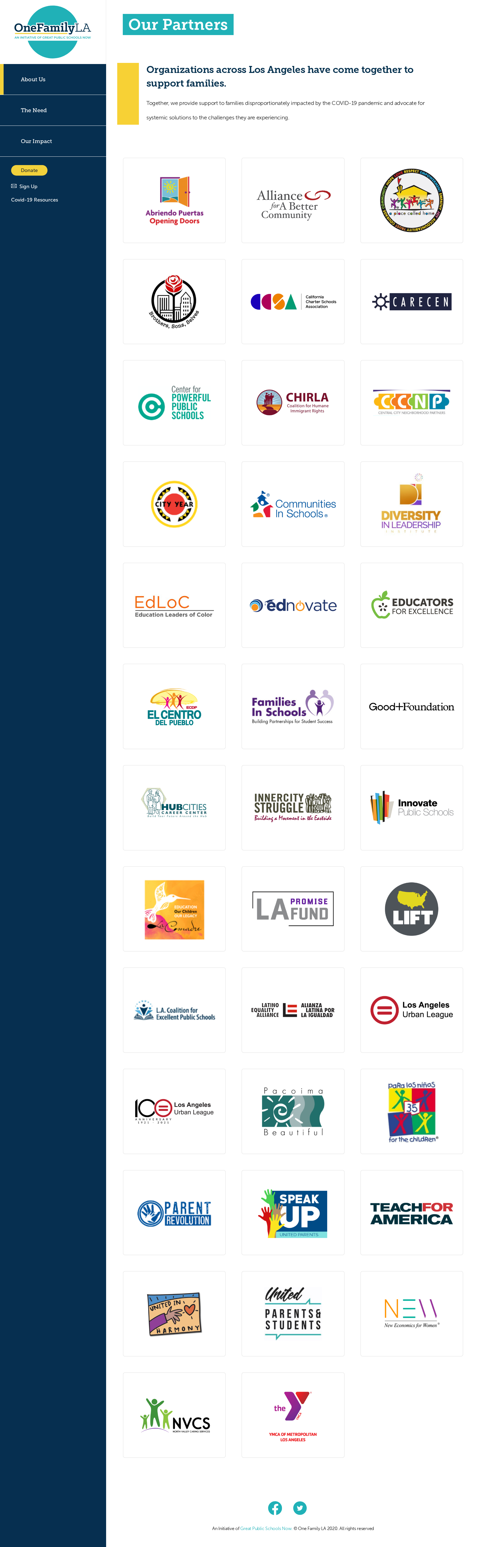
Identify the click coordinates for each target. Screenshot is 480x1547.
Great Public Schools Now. (266, 1528)
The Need (34, 110)
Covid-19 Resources (34, 200)
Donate (29, 170)
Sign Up (28, 186)
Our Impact (36, 141)
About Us (33, 79)
